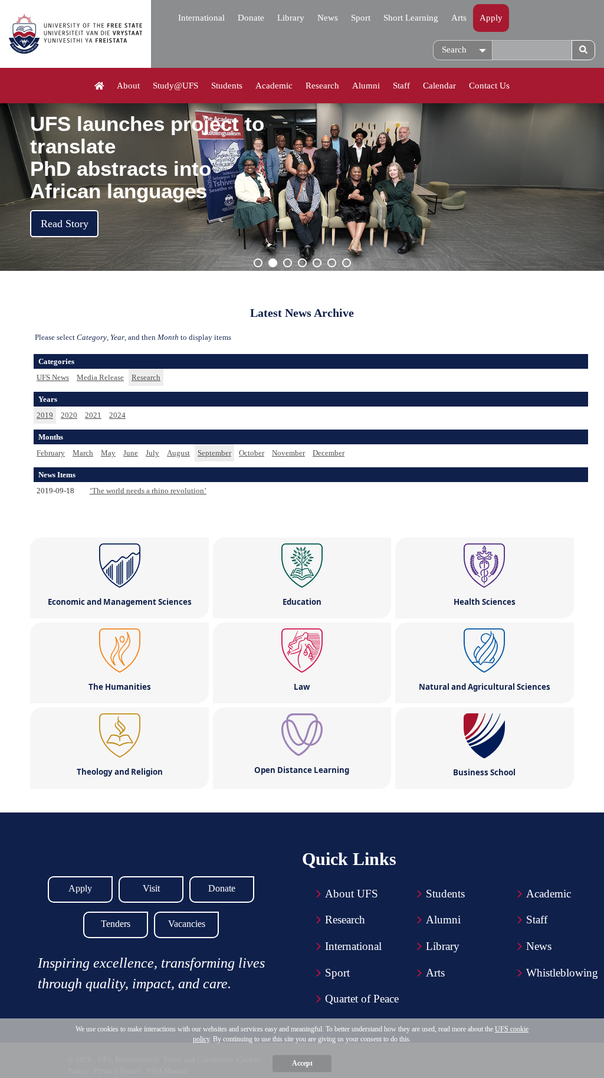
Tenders (115, 924)
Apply (491, 17)
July (152, 452)
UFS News (53, 377)
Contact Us (489, 85)
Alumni (366, 85)
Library (290, 17)
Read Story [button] (64, 224)
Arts (459, 17)
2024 (117, 415)
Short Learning (410, 17)
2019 (45, 415)
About (128, 85)
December (328, 452)
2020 (69, 415)
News (327, 17)
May (108, 452)
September (214, 452)
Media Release (100, 377)
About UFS (351, 893)
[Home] (99, 86)
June (130, 452)
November (288, 452)
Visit (151, 888)
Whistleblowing (562, 972)
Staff (401, 85)
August (178, 452)
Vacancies (186, 924)
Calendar (439, 85)
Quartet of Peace (362, 998)
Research (322, 85)
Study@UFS (175, 85)
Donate (251, 17)
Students (226, 85)
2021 (93, 415)
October (251, 452)
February (51, 452)
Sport (360, 17)
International (201, 17)
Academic (274, 85)
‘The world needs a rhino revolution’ (148, 490)
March (83, 452)
